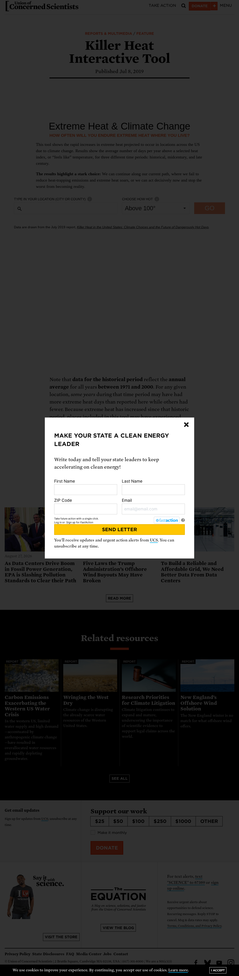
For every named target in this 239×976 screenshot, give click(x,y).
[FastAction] (166, 520)
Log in (58, 522)
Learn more (178, 970)
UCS (154, 540)
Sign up (70, 522)
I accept (218, 970)
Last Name (132, 481)
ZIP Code (63, 500)
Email (127, 500)
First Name (64, 481)
